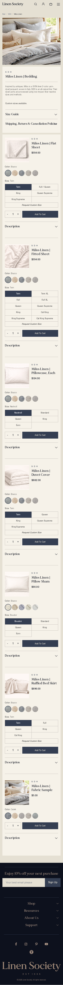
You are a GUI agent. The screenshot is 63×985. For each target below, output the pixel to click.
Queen (18, 306)
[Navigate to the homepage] (12, 4)
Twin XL (44, 294)
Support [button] (31, 925)
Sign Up (52, 882)
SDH (9, 14)
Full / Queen (45, 187)
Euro (18, 425)
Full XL (45, 300)
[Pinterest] (36, 944)
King (18, 193)
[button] (31, 114)
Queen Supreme (44, 193)
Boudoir (18, 621)
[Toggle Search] (35, 4)
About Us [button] (31, 918)
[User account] (43, 4)
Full (18, 300)
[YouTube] (46, 944)
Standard (45, 413)
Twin (18, 187)
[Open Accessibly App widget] (31, 952)
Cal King (45, 312)
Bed (3, 14)
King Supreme (18, 199)
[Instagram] (26, 944)
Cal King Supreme (45, 318)
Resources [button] (31, 911)
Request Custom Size (31, 205)
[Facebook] (16, 944)
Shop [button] (31, 904)
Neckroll (18, 413)
